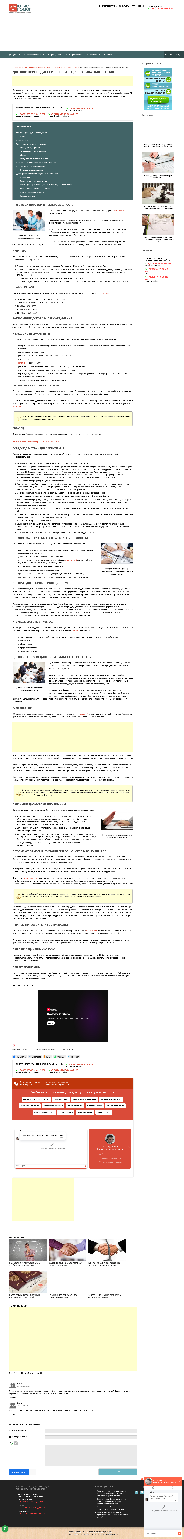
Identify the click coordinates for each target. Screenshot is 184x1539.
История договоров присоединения (30, 166)
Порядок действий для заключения (34, 159)
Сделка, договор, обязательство (66, 67)
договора (16, 406)
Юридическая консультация (23, 67)
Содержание (110, 1532)
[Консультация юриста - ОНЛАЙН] (158, 89)
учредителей (71, 560)
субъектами (119, 210)
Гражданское (56, 55)
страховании (91, 930)
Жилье (110, 55)
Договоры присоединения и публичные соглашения (37, 174)
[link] (19, 1056)
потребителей (30, 878)
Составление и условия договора (33, 151)
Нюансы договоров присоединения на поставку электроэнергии (46, 185)
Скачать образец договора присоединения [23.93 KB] (35, 442)
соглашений (82, 714)
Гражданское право (44, 67)
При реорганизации (27, 196)
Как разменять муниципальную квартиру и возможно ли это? (112, 1514)
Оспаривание (25, 177)
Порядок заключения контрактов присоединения (36, 163)
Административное (35, 55)
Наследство (94, 55)
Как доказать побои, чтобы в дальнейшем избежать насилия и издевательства (111, 1501)
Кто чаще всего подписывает (31, 170)
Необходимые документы (30, 148)
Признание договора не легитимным (34, 181)
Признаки (23, 137)
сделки (74, 630)
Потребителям (75, 55)
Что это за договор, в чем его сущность (32, 133)
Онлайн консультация (95, 1532)
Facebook (136, 1492)
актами (106, 293)
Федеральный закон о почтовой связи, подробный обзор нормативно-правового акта (112, 1493)
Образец (23, 155)
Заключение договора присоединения (31, 144)
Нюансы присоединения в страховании (35, 189)
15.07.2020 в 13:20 (23, 1405)
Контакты (114, 1534)
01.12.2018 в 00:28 (23, 1386)
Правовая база (22, 140)
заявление (23, 363)
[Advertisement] (92, 32)
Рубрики (16, 55)
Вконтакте (142, 1492)
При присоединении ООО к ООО (32, 192)
